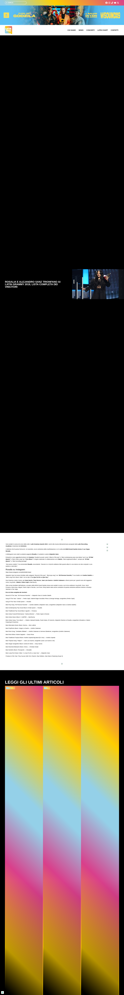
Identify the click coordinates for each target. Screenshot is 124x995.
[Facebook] (106, 3)
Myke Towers (10, 697)
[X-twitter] (118, 3)
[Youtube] (115, 3)
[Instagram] (109, 3)
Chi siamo (71, 30)
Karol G (47, 697)
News (81, 30)
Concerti (90, 30)
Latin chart (102, 30)
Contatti (114, 30)
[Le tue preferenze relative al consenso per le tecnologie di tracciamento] (2, 992)
